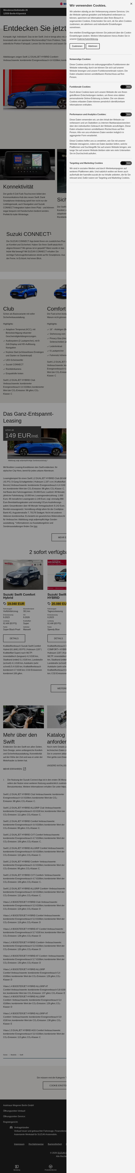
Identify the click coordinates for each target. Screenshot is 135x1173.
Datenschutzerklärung (87, 39)
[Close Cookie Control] (131, 3)
